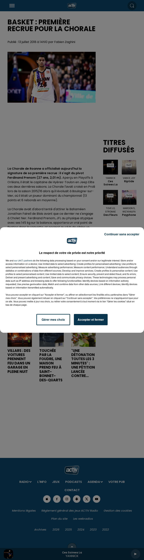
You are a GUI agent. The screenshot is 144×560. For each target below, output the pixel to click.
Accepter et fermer (91, 319)
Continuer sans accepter (121, 234)
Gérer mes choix (53, 319)
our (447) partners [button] (23, 260)
